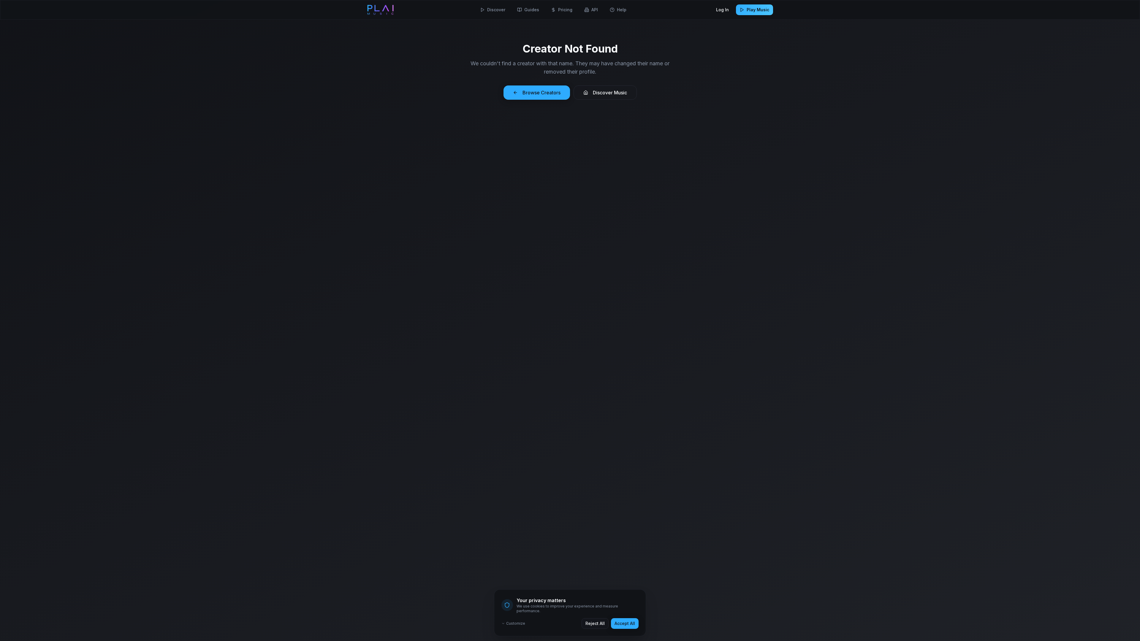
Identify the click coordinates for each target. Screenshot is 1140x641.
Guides (531, 9)
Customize (515, 623)
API (594, 9)
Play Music (758, 9)
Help (621, 9)
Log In (722, 9)
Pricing (565, 9)
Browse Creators (541, 93)
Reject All (595, 623)
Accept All (625, 623)
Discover (496, 9)
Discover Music (610, 93)
